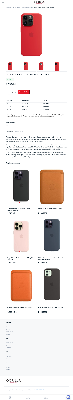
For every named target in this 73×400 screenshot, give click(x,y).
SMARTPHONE (17, 7)
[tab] (9, 131)
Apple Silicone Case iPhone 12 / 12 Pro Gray (50, 307)
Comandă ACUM (24, 92)
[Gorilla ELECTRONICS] (39, 3)
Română (8, 367)
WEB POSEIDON (40, 390)
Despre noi (8, 356)
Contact (8, 334)
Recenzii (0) (19, 131)
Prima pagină (9, 7)
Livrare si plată (10, 331)
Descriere (9, 131)
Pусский (8, 369)
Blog (7, 358)
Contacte (8, 347)
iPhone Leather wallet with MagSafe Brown (50, 208)
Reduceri (8, 327)
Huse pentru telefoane (27, 7)
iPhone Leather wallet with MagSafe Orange (19, 307)
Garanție (8, 329)
